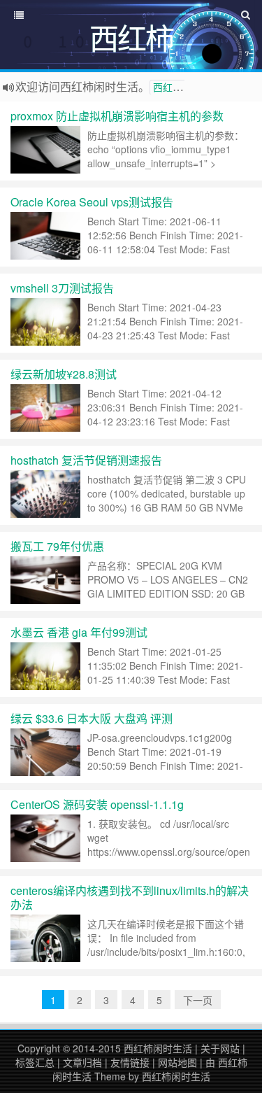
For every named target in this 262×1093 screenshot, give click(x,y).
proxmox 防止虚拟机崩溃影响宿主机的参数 (117, 116)
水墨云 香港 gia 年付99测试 (78, 632)
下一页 (197, 1000)
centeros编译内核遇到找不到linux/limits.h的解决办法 (129, 897)
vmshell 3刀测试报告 (62, 288)
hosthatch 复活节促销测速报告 (86, 460)
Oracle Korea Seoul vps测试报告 (91, 202)
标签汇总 (34, 1062)
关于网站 (220, 1048)
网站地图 (177, 1062)
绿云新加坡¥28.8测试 (63, 374)
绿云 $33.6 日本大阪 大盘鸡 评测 (91, 718)
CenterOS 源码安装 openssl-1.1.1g (97, 804)
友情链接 (130, 1062)
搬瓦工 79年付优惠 (57, 546)
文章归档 (82, 1062)
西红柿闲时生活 (158, 1048)
